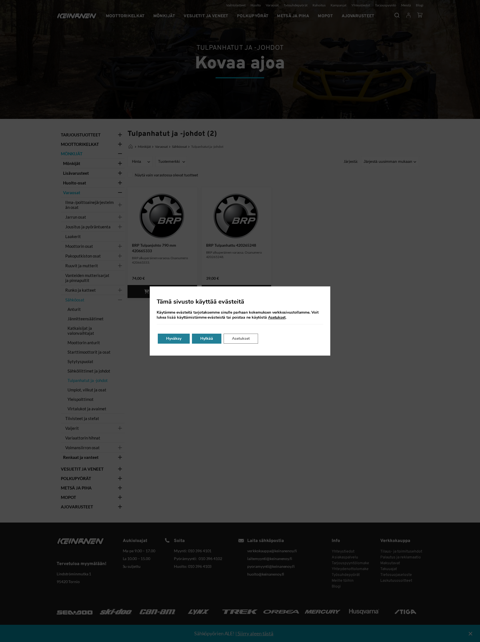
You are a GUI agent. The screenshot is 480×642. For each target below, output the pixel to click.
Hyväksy (173, 338)
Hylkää (206, 338)
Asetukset (277, 317)
